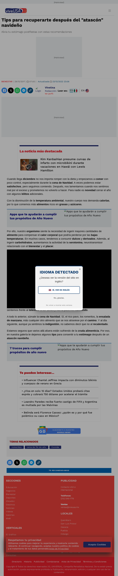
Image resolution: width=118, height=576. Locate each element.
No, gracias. (59, 298)
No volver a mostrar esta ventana (59, 305)
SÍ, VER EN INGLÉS (59, 290)
